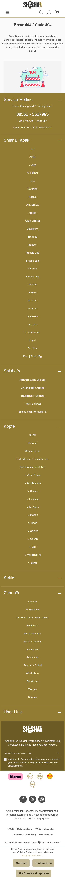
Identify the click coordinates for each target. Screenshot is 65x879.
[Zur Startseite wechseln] (32, 4)
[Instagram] (42, 799)
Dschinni (32, 348)
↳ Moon (32, 522)
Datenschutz (24, 828)
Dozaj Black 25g (32, 356)
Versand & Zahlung (24, 834)
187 (32, 148)
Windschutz (32, 673)
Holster (33, 292)
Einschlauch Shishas (32, 387)
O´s (33, 180)
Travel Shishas (32, 403)
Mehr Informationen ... (32, 855)
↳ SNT (32, 546)
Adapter (32, 601)
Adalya (32, 196)
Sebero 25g (32, 276)
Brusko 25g (32, 260)
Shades (32, 324)
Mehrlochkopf (32, 451)
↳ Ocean (32, 538)
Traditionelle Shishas (32, 395)
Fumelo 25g (32, 252)
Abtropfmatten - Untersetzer (33, 617)
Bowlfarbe (32, 681)
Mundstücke (33, 609)
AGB (29, 762)
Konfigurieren (43, 863)
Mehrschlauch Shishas (33, 379)
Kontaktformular (42, 127)
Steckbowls (32, 649)
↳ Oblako (32, 530)
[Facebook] (23, 799)
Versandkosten (14, 814)
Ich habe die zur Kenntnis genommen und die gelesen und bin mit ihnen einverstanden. (34, 762)
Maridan (32, 308)
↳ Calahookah (32, 482)
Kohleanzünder (32, 641)
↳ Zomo (32, 562)
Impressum (46, 834)
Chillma (32, 268)
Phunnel (32, 443)
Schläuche (32, 657)
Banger (32, 244)
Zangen (32, 689)
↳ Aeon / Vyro (32, 475)
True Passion (32, 332)
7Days (32, 164)
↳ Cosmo (32, 490)
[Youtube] (32, 799)
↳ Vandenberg (32, 554)
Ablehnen (21, 863)
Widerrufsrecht (44, 828)
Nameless (32, 316)
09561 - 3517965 (32, 114)
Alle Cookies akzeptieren (33, 873)
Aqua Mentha (32, 220)
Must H (33, 284)
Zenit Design (52, 842)
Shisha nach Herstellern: (33, 411)
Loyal (32, 340)
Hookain (32, 300)
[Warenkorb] (57, 12)
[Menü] (7, 12)
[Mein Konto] (49, 12)
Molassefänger (32, 633)
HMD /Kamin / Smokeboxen (32, 459)
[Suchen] (41, 12)
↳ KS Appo (32, 506)
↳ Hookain (32, 498)
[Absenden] (58, 753)
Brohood (32, 236)
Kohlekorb (32, 625)
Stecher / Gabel (33, 665)
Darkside (32, 188)
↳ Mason (32, 514)
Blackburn (32, 228)
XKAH (32, 435)
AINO (32, 156)
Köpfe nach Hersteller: (32, 467)
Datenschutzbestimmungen (34, 759)
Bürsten (32, 697)
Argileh (32, 212)
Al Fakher (32, 172)
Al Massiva (32, 204)
